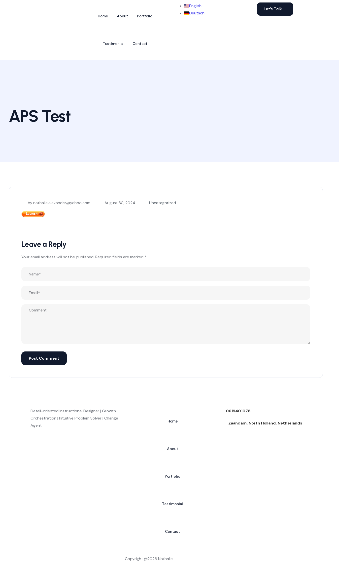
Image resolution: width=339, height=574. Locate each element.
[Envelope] (50, 447)
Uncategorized (162, 202)
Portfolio (144, 16)
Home (103, 16)
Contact (140, 43)
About (122, 16)
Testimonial (113, 43)
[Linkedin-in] (37, 447)
